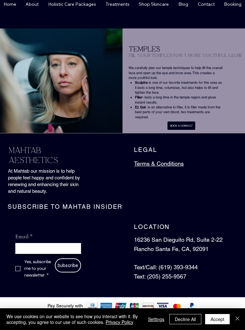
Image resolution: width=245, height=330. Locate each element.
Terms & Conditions (159, 163)
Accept (217, 319)
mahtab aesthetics (33, 155)
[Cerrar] (237, 319)
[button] (32, 4)
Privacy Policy (119, 322)
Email (24, 236)
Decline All (185, 319)
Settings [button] (156, 319)
